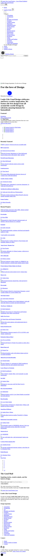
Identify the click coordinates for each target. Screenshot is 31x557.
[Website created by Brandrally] (2, 555)
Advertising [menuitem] (10, 15)
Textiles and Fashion (9, 530)
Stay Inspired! (4, 483)
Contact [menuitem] (6, 47)
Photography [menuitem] (10, 32)
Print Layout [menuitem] (10, 33)
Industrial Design (8, 516)
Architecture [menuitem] (10, 16)
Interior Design (7, 518)
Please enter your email (6, 482)
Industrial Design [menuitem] (11, 25)
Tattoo (5, 529)
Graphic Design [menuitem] (11, 22)
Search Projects (4, 55)
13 (4, 470)
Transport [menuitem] (9, 40)
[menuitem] (17, 9)
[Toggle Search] (3, 53)
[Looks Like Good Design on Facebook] (2, 548)
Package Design (8, 522)
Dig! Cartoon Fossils (6, 117)
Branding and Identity (9, 511)
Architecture (7, 508)
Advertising (7, 506)
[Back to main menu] (5, 12)
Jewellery (6, 519)
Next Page (3, 458)
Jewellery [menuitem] (9, 28)
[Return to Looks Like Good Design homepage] (9, 490)
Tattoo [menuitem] (8, 37)
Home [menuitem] (5, 7)
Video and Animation (9, 535)
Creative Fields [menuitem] (7, 10)
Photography (7, 523)
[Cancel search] (2, 58)
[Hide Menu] (6, 5)
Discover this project (6, 123)
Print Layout (7, 525)
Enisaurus (10, 96)
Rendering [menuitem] (9, 36)
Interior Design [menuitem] (11, 26)
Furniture (6, 512)
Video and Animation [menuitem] (12, 43)
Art (4, 509)
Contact (6, 544)
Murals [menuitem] (8, 29)
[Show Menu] (2, 4)
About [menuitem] (5, 46)
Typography (7, 533)
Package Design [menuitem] (11, 30)
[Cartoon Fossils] (15, 129)
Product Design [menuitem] (11, 35)
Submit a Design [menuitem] (8, 49)
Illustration (6, 515)
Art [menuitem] (8, 18)
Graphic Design (8, 514)
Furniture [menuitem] (9, 21)
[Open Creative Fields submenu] (13, 9)
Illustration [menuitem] (9, 23)
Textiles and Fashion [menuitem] (12, 39)
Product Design (8, 526)
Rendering (3, 116)
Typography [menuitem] (10, 42)
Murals (5, 521)
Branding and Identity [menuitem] (12, 19)
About (5, 541)
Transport (6, 532)
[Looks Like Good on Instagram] (4, 548)
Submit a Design (9, 54)
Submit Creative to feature (10, 542)
